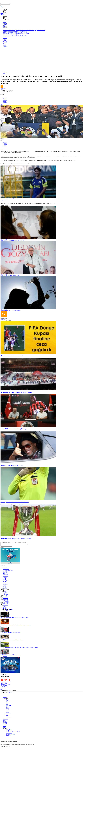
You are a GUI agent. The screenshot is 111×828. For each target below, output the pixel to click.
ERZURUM (5, 598)
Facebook (5, 34)
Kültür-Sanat (24, 31)
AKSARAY (5, 571)
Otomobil (5, 24)
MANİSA (5, 625)
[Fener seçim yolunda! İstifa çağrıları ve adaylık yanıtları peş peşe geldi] (42, 137)
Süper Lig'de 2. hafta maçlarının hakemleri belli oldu (15, 502)
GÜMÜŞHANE (6, 602)
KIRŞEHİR (5, 618)
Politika (4, 20)
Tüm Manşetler (33, 30)
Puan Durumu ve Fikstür (6, 684)
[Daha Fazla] (1, 140)
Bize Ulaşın (12, 35)
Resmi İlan (5, 27)
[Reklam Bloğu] (10, 563)
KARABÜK (5, 610)
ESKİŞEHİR (5, 600)
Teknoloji (16, 33)
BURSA (5, 587)
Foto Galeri (5, 719)
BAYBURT (5, 584)
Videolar (12, 33)
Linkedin (5, 97)
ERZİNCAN (5, 599)
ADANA (5, 567)
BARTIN (5, 581)
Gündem (5, 19)
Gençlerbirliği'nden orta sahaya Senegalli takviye (13, 429)
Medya (4, 32)
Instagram (12, 34)
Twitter (8, 34)
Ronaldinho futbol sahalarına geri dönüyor (12, 465)
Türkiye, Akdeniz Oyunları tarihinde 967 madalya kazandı (16, 392)
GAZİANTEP (6, 601)
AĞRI (4, 579)
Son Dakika (5, 33)
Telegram (5, 100)
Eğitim (7, 31)
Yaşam (22, 33)
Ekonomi (5, 23)
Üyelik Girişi (24, 35)
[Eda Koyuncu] (4, 317)
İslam (21, 31)
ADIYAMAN (6, 569)
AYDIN (4, 578)
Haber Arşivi (3, 687)
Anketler (5, 724)
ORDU (4, 634)
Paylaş (2, 94)
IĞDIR (4, 608)
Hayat (18, 31)
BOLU (4, 585)
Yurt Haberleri (26, 33)
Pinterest (5, 98)
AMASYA (5, 572)
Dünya (4, 22)
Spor (4, 25)
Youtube (16, 34)
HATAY (5, 606)
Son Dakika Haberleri (41, 30)
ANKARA (5, 573)
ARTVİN (5, 577)
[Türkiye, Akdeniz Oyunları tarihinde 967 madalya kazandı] (28, 389)
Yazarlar (4, 721)
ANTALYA (5, 574)
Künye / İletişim (6, 35)
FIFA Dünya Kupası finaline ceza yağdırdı (12, 355)
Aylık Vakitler (3, 606)
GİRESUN (5, 603)
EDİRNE (5, 595)
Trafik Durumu (12, 30)
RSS (1, 689)
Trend (19, 33)
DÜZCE (5, 593)
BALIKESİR (6, 580)
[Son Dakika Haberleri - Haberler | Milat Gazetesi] (10, 2)
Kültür (4, 26)
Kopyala (5, 102)
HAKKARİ (5, 605)
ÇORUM (5, 656)
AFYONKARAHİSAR (8, 570)
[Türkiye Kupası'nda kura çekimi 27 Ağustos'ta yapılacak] (28, 536)
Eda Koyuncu (3, 319)
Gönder (2, 547)
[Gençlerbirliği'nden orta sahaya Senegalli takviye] (28, 426)
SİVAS (4, 641)
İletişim (4, 727)
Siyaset (25, 32)
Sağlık (18, 32)
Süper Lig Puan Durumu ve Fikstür (23, 30)
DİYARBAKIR (6, 594)
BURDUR (5, 586)
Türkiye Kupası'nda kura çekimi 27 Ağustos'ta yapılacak (16, 538)
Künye (4, 726)
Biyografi (5, 723)
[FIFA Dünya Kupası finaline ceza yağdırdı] (28, 353)
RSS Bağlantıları (18, 35)
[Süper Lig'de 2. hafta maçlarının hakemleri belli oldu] (28, 499)
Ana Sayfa (5, 697)
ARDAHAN (5, 576)
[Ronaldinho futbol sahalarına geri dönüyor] (28, 463)
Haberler (5, 71)
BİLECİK (5, 588)
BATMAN (5, 583)
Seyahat (21, 32)
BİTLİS (4, 591)
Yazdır (4, 101)
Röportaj (15, 32)
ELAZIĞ (5, 596)
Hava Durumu (6, 30)
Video (4, 720)
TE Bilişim (9, 692)
